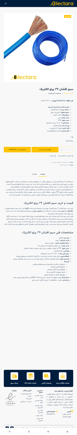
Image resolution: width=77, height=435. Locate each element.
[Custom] (48, 431)
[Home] (67, 431)
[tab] (42, 174)
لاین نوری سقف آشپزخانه (28, 396)
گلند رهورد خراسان (40, 419)
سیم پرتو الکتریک (64, 165)
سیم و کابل (67, 162)
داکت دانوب (39, 415)
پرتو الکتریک (69, 141)
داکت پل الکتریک (40, 411)
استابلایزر (23, 402)
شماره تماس (51, 411)
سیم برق (54, 162)
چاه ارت (29, 402)
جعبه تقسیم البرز (39, 396)
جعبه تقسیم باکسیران (39, 406)
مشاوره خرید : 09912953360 (17, 149)
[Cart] (29, 431)
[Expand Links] (70, 429)
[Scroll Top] (9, 431)
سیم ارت (23, 394)
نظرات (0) (34, 174)
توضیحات (42, 174)
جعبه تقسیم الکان (39, 401)
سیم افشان (60, 162)
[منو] (6, 3)
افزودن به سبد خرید (45, 149)
